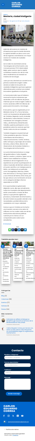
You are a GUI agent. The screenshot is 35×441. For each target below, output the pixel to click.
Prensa (3, 309)
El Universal (7, 224)
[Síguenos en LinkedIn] (18, 416)
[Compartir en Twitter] (19, 229)
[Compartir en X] (16, 229)
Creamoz (15, 435)
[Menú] (2, 4)
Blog (2, 296)
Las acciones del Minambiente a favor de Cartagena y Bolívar (18, 251)
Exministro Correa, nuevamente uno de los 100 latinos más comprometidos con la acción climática (8, 253)
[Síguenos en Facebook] (4, 416)
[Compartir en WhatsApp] (9, 229)
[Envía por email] (22, 229)
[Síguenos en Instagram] (9, 416)
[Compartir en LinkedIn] (25, 229)
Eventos (4, 302)
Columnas (4, 299)
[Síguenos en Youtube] (22, 416)
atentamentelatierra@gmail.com (18, 422)
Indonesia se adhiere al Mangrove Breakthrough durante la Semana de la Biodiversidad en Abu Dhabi (20, 320)
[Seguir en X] (13, 416)
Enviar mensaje (14, 394)
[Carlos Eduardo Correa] (16, 4)
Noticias (4, 306)
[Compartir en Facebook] (12, 229)
